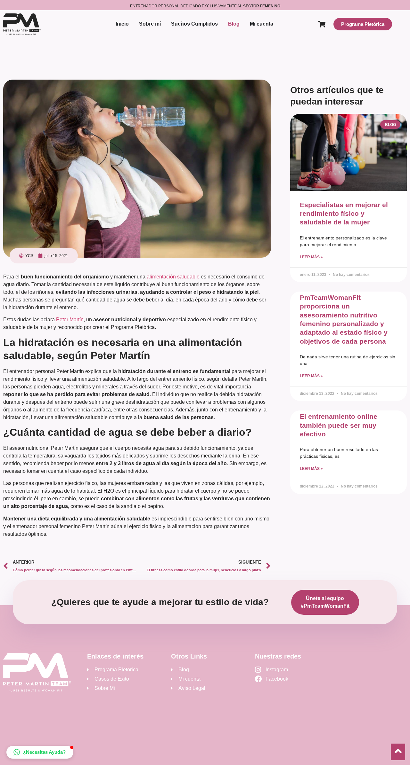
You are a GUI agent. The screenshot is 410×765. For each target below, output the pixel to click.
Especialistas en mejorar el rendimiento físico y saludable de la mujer (344, 213)
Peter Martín (70, 319)
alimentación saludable (173, 276)
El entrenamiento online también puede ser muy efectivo (338, 425)
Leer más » (311, 257)
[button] (39, 752)
